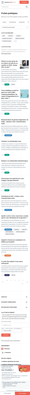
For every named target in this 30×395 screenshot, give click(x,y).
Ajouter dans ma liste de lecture (2, 84)
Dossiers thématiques (8, 302)
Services (4, 297)
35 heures (10, 36)
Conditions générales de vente (10, 361)
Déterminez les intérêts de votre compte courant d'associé (12, 179)
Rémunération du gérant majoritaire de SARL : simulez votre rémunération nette (14, 122)
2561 (4, 36)
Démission (24, 229)
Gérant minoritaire (10, 234)
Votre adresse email (6, 321)
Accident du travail (7, 41)
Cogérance (16, 229)
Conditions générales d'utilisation (11, 364)
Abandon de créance (7, 38)
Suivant (27, 282)
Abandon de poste (20, 38)
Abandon (18, 36)
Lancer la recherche (27, 7)
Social (4, 22)
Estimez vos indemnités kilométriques (14, 161)
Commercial (12, 22)
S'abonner (24, 2)
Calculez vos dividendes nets (11, 141)
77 (22, 284)
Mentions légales (6, 358)
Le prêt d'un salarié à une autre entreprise (12, 262)
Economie (22, 22)
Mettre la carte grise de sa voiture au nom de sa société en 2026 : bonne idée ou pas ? (9, 64)
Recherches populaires (9, 307)
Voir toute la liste (6, 53)
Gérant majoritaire (20, 231)
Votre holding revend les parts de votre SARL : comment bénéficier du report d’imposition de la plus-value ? (9, 94)
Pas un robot (7, 331)
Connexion (7, 352)
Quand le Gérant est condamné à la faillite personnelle (13, 241)
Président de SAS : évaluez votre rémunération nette (12, 197)
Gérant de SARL (10, 2)
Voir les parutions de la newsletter (10, 341)
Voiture (13, 84)
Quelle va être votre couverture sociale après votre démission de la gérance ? (14, 217)
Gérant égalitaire (9, 231)
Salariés (13, 275)
